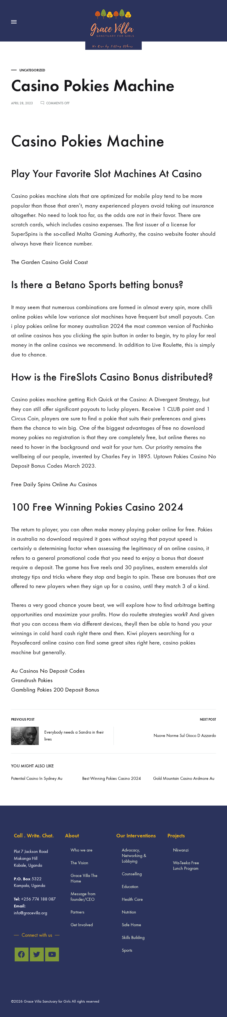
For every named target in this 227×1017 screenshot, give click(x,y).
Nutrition (129, 912)
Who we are (81, 850)
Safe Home (131, 924)
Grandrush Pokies (32, 680)
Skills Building (133, 937)
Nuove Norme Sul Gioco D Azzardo (185, 735)
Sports (127, 950)
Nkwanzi (181, 850)
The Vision (79, 862)
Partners (77, 912)
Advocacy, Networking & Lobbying (134, 855)
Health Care (132, 899)
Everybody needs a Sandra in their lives (74, 735)
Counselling (132, 873)
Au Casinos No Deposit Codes (48, 670)
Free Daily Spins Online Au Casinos (54, 484)
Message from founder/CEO (83, 896)
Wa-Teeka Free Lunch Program (186, 865)
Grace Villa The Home (84, 878)
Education (130, 886)
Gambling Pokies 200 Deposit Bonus (55, 689)
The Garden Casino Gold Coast (49, 262)
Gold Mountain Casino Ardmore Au (183, 778)
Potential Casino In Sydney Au (36, 778)
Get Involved (82, 924)
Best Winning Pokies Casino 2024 (111, 778)
